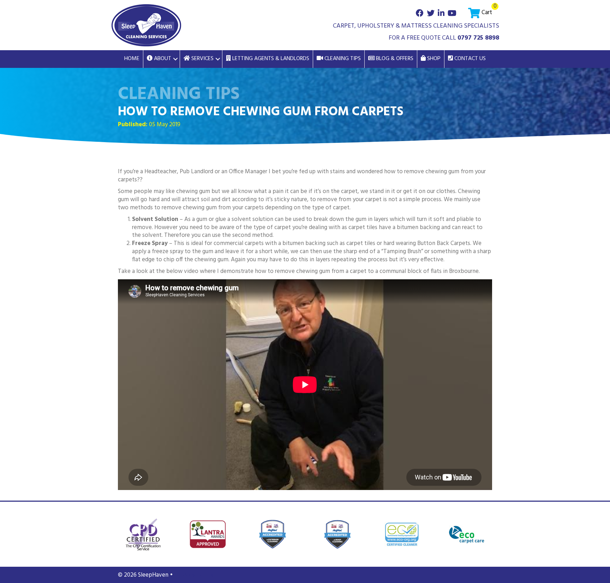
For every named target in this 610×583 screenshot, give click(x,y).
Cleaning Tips (342, 58)
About (161, 58)
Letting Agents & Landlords (270, 58)
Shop (433, 58)
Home (131, 58)
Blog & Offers (394, 58)
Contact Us (469, 58)
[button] (175, 59)
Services (202, 58)
